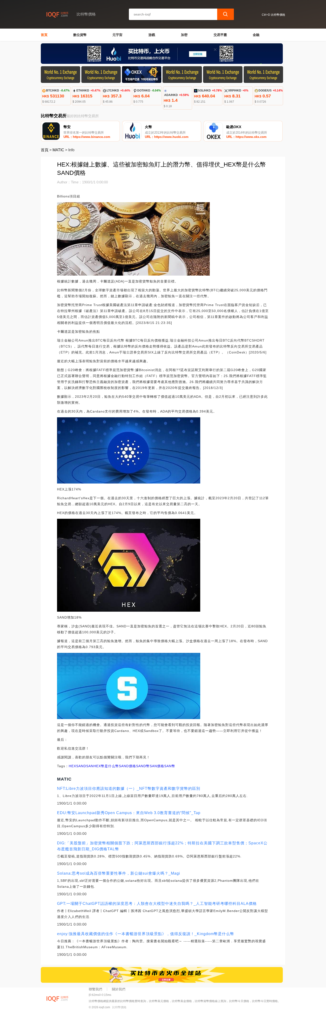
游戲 (151, 34)
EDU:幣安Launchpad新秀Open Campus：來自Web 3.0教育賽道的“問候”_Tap (128, 813)
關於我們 (118, 989)
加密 (184, 34)
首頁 (44, 34)
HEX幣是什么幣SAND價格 (115, 766)
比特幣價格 (119, 1007)
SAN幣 (169, 766)
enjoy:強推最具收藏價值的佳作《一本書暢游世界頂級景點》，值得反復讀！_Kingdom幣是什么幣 (145, 934)
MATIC (58, 150)
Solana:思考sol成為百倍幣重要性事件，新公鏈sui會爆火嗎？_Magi (118, 873)
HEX (72, 766)
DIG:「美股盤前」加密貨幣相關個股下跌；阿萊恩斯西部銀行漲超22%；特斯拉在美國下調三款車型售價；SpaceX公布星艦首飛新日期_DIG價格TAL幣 (162, 846)
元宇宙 (117, 34)
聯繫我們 (95, 989)
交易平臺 (220, 34)
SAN (90, 766)
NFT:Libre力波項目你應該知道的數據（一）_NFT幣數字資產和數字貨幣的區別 (128, 788)
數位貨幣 (80, 34)
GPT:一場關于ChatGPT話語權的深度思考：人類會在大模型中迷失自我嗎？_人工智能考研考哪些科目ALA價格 (157, 904)
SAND (81, 766)
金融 (256, 34)
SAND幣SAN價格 (150, 766)
